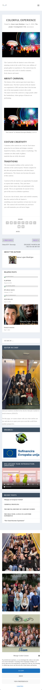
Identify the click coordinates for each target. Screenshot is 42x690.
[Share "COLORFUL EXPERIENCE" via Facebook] (7, 223)
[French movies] (21, 314)
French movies (9, 327)
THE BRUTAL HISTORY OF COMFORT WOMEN (19, 509)
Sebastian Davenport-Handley (23, 132)
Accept (21, 670)
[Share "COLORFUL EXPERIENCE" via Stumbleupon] (35, 223)
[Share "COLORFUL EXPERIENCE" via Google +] (15, 223)
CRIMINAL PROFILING (11, 504)
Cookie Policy (20, 686)
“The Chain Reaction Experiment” (14, 520)
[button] (39, 656)
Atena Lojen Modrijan (18, 24)
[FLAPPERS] (21, 277)
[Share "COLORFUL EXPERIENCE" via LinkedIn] (27, 223)
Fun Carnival (9, 132)
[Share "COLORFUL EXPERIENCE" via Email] (19, 227)
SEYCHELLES (8, 299)
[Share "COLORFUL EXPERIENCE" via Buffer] (31, 223)
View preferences (21, 681)
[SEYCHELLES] (21, 295)
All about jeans (9, 290)
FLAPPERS (7, 280)
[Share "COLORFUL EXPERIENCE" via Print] (23, 227)
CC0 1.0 (34, 132)
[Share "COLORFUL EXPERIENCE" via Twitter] (11, 223)
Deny (21, 676)
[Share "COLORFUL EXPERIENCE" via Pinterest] (23, 223)
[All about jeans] (21, 286)
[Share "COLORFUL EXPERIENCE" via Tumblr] (19, 223)
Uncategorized (17, 27)
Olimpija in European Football (13, 499)
